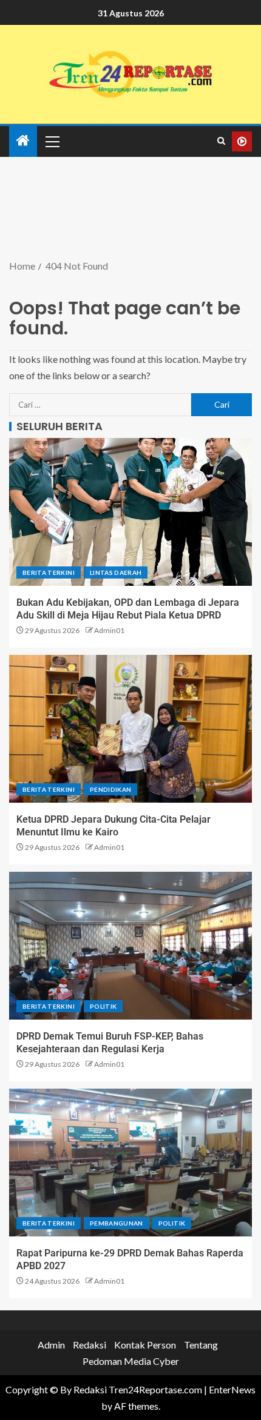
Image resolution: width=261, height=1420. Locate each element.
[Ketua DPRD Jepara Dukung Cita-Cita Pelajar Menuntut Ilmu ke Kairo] (130, 729)
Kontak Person (145, 1344)
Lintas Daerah (116, 572)
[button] (51, 141)
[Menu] (51, 141)
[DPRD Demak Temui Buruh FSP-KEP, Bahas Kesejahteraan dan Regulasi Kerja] (130, 946)
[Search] (221, 141)
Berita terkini (48, 572)
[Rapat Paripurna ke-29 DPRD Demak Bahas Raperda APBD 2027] (130, 1162)
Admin (51, 1344)
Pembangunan (116, 1223)
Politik (103, 1006)
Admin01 (109, 630)
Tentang (201, 1344)
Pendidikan (111, 789)
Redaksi (89, 1344)
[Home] (23, 141)
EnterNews (232, 1389)
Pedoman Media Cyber (131, 1361)
